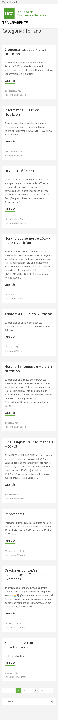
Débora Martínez (18, 554)
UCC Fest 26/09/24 (19, 170)
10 (42, 690)
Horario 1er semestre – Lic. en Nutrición (28, 368)
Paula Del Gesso (17, 94)
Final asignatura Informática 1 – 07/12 (29, 444)
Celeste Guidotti (17, 676)
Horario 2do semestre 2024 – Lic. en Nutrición (28, 240)
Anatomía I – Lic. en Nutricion (28, 313)
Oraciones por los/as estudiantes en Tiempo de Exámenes (25, 574)
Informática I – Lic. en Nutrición (22, 112)
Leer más (10, 80)
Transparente (15, 22)
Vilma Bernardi (16, 498)
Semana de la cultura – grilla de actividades (28, 645)
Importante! (14, 514)
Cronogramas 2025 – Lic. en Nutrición (27, 51)
